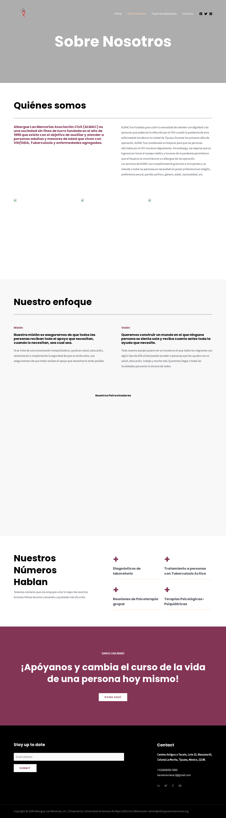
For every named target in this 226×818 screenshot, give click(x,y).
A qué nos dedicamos (164, 13)
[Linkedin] (158, 785)
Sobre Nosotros (136, 13)
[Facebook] (200, 13)
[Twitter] (205, 13)
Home (118, 13)
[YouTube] (180, 785)
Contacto (187, 13)
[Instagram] (210, 13)
